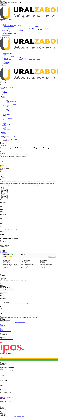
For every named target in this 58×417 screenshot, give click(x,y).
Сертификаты (2, 325)
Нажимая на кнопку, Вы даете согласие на (13, 291)
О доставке (2, 236)
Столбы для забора (9, 107)
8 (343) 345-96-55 (3, 5)
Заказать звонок (2, 88)
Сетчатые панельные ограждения (11, 101)
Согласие (11, 355)
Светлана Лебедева (27, 260)
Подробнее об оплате (3, 252)
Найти (1, 357)
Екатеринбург (6, 93)
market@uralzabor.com (3, 3)
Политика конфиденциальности (5, 355)
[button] (2, 271)
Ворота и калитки (8, 110)
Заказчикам (6, 126)
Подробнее (5, 304)
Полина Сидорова (8, 260)
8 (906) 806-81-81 (6, 87)
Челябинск (5, 92)
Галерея (1, 324)
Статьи (1, 326)
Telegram (4, 145)
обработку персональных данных (20, 291)
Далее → (1, 369)
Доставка (1, 329)
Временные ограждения (4, 333)
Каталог (1, 330)
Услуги (5, 123)
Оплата (1, 328)
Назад (5, 90)
